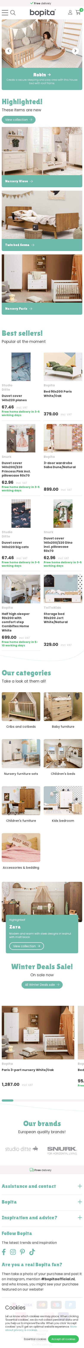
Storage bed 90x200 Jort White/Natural (56, 618)
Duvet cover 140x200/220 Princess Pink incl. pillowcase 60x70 (16, 469)
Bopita (49, 385)
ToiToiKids (52, 607)
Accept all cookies (63, 1339)
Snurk (6, 457)
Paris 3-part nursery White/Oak (28, 1070)
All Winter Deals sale (40, 985)
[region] (42, 1048)
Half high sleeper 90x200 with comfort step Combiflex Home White (16, 622)
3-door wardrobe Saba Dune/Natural (60, 465)
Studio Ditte (7, 387)
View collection (16, 120)
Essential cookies (35, 1339)
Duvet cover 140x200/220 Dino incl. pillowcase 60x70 (58, 544)
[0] (78, 12)
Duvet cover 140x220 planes (14, 398)
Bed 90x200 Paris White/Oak (58, 393)
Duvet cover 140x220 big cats (15, 544)
